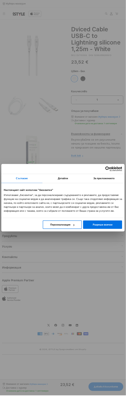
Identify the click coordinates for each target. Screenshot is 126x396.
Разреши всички (102, 224)
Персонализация (60, 224)
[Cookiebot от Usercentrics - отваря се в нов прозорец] (107, 168)
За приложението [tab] (104, 178)
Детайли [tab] (63, 178)
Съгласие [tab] (22, 178)
